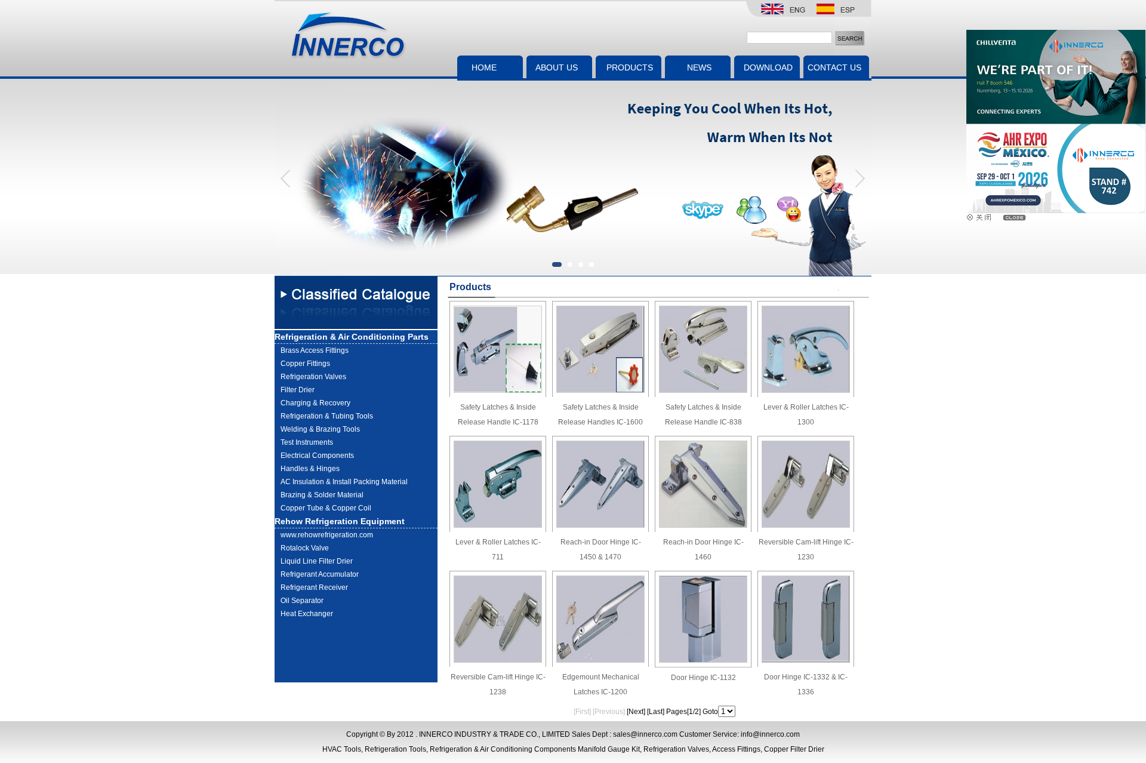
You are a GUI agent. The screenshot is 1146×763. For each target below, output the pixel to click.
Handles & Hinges (310, 468)
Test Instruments (307, 442)
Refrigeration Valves (313, 377)
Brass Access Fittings (315, 350)
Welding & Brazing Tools (320, 429)
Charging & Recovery (315, 403)
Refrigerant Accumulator (320, 574)
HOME (484, 67)
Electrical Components (317, 455)
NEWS (699, 67)
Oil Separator (302, 600)
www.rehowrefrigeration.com (327, 535)
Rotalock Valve (305, 548)
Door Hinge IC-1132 (703, 677)
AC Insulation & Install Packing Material (344, 482)
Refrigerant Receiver (314, 587)
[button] (859, 178)
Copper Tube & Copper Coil (326, 508)
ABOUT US (556, 67)
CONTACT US (834, 67)
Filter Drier (298, 390)
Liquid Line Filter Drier (317, 561)
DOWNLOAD (768, 67)
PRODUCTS (629, 67)
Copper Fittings (305, 363)
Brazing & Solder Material (322, 495)
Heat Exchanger (307, 614)
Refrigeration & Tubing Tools (327, 416)
